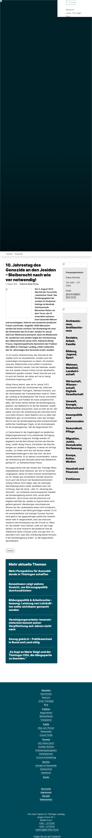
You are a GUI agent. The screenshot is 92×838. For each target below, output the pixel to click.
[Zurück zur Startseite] (3, 253)
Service (46, 762)
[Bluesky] (15, 4)
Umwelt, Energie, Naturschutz (74, 404)
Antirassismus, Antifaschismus (74, 325)
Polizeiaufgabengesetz (46, 750)
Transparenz (46, 720)
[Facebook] (4, 4)
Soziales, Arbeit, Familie (72, 341)
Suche (46, 777)
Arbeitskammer (46, 754)
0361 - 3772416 (46, 826)
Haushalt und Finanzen (75, 470)
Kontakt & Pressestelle (46, 765)
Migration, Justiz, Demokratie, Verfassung (74, 443)
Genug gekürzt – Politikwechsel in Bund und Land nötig (30, 640)
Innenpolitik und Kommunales (75, 418)
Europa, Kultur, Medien (71, 458)
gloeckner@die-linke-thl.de (73, 295)
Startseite (46, 789)
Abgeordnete (46, 713)
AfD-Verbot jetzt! (46, 743)
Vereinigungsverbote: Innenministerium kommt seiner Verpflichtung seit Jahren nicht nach (30, 624)
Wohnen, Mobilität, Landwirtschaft (72, 369)
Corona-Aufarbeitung (46, 757)
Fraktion (46, 709)
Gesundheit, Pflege (74, 430)
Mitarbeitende (46, 716)
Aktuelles (9, 254)
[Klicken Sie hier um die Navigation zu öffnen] (87, 4)
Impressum (46, 772)
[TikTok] (23, 4)
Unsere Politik (46, 735)
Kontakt (46, 796)
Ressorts (70, 9)
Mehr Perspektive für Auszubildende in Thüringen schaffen (30, 572)
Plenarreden (46, 731)
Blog (68, 16)
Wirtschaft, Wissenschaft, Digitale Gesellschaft (74, 388)
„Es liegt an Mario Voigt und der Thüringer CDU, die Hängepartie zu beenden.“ (30, 655)
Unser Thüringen (73, 13)
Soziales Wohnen (46, 746)
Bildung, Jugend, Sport (71, 354)
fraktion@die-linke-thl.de (46, 830)
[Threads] (12, 4)
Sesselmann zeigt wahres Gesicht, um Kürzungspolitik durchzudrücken (28, 587)
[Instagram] (19, 4)
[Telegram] (26, 4)
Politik (46, 724)
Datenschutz (46, 769)
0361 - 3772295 (47, 823)
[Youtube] (30, 4)
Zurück (10, 550)
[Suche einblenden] (80, 4)
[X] (8, 4)
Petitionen (73, 479)
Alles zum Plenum (46, 728)
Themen (46, 739)
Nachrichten (19, 254)
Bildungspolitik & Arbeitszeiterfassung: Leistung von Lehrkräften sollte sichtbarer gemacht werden (31, 605)
